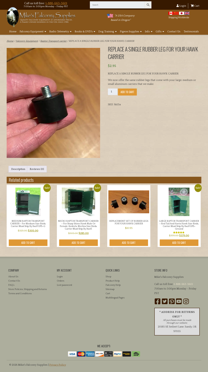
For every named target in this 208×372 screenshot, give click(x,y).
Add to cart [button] (28, 243)
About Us (13, 276)
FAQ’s (11, 285)
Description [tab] (18, 169)
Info (147, 31)
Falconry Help (113, 285)
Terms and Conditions (20, 293)
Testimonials (191, 31)
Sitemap (110, 289)
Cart (196, 5)
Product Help (113, 281)
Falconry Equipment (32, 31)
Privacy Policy (57, 364)
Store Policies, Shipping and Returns (27, 289)
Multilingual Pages (115, 297)
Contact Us (173, 31)
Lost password (64, 285)
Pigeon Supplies (129, 31)
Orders (60, 281)
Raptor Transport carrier (53, 41)
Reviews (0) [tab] (37, 169)
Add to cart (127, 92)
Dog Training (106, 31)
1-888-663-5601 (56, 3)
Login (182, 5)
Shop (108, 276)
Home (12, 31)
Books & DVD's (84, 31)
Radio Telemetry (59, 31)
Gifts (159, 31)
